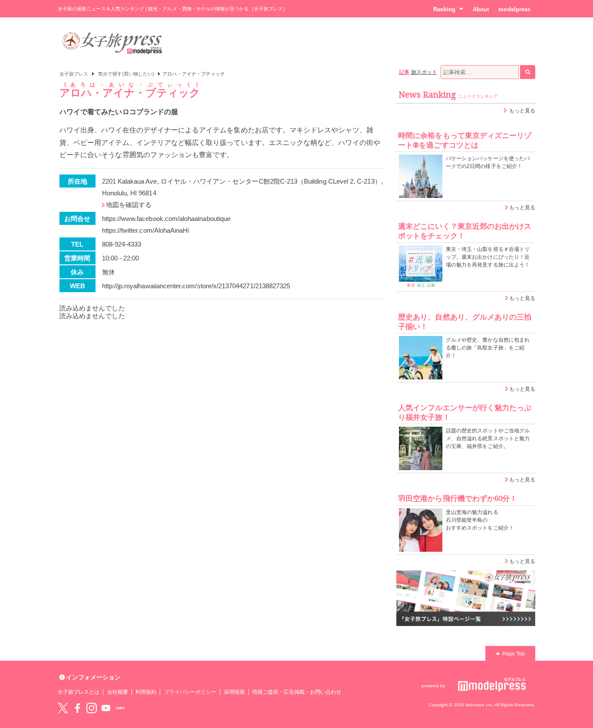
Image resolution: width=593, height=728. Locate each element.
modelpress (514, 9)
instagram (91, 708)
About (481, 9)
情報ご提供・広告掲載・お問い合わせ (296, 692)
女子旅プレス (73, 73)
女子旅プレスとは (78, 692)
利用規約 (145, 692)
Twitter (63, 708)
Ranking (444, 9)
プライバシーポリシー (190, 692)
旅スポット (424, 72)
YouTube (106, 708)
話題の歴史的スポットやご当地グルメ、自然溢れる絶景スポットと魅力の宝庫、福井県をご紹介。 (488, 438)
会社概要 (117, 692)
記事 (404, 72)
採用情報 (234, 692)
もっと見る (522, 111)
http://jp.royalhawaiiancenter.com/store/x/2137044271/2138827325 (196, 286)
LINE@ (120, 708)
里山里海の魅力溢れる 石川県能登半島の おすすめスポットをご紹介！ (480, 520)
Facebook (77, 708)
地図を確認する (129, 204)
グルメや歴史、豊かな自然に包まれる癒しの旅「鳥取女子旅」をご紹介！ (488, 348)
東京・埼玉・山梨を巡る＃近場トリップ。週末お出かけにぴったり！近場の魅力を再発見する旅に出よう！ (488, 257)
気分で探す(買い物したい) (126, 73)
